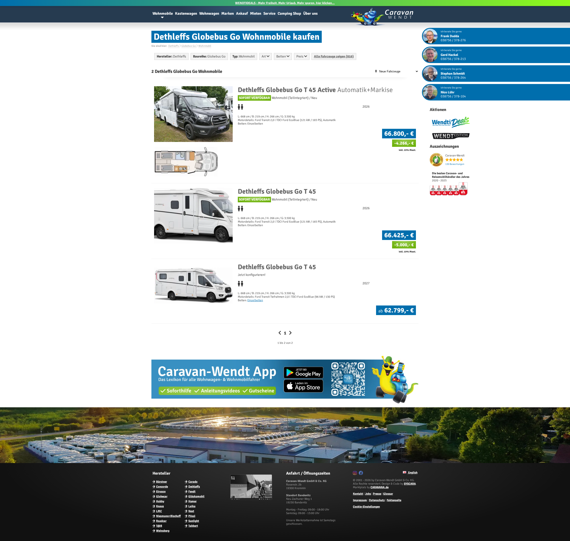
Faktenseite (394, 500)
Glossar (388, 494)
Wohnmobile (163, 13)
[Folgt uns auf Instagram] (355, 473)
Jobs (368, 494)
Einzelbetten (255, 300)
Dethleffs (194, 486)
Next (191, 511)
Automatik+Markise (315, 90)
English (412, 472)
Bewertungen (454, 164)
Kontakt (358, 494)
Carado (192, 482)
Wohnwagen (209, 13)
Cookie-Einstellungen (366, 506)
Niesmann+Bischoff (168, 516)
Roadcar (161, 521)
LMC (159, 511)
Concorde (162, 486)
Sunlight (193, 521)
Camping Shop (289, 13)
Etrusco (161, 491)
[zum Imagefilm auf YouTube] (251, 499)
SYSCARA (410, 484)
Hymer (192, 501)
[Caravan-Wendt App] (285, 405)
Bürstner (161, 482)
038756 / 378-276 (453, 40)
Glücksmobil (196, 496)
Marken (227, 13)
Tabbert (193, 526)
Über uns (310, 13)
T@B (159, 526)
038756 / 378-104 (453, 96)
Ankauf (242, 13)
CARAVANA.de (379, 487)
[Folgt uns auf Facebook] (361, 473)
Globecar (161, 496)
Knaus (160, 506)
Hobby (160, 501)
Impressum (360, 500)
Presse (377, 494)
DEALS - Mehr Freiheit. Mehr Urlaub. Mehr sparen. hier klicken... (285, 3)
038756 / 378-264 (453, 78)
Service (269, 13)
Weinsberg (162, 531)
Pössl (191, 516)
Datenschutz (377, 500)
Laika (191, 506)
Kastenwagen (186, 13)
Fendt (191, 491)
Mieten (255, 13)
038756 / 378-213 (453, 59)
